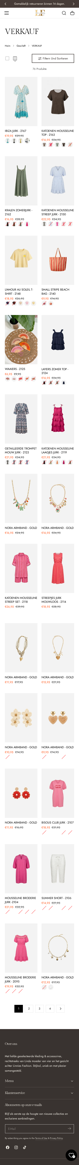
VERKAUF (37, 45)
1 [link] (18, 1008)
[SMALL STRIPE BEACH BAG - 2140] (58, 260)
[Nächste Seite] (60, 1009)
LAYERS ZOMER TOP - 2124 (55, 371)
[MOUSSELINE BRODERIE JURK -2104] (21, 868)
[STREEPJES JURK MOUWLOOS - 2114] (58, 568)
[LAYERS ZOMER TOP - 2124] (58, 339)
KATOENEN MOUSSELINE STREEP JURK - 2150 (58, 212)
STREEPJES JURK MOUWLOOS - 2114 (54, 600)
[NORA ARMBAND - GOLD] (21, 498)
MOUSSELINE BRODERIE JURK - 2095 (20, 979)
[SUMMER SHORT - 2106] (58, 868)
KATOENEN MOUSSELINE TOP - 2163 (58, 133)
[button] (6, 12)
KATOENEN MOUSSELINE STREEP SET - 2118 (21, 600)
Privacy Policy (56, 1138)
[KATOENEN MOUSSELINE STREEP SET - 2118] (21, 568)
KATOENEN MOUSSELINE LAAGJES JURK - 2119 (58, 450)
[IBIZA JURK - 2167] (21, 101)
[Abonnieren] (69, 1128)
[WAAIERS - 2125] (21, 339)
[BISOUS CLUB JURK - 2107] (58, 793)
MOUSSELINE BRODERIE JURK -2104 (20, 900)
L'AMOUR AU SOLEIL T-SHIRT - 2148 (19, 291)
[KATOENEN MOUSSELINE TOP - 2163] (58, 101)
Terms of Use (41, 1138)
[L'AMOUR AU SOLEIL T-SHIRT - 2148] (21, 260)
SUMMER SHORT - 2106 (56, 898)
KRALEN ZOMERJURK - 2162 (18, 212)
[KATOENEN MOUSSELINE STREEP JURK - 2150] (58, 181)
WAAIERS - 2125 (15, 369)
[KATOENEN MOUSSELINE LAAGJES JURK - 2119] (58, 419)
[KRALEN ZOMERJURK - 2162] (21, 181)
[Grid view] (7, 58)
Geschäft (21, 45)
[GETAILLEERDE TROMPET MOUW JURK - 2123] (21, 419)
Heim (7, 45)
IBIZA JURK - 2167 (15, 131)
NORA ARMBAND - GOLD (21, 528)
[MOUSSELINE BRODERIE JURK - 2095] (21, 948)
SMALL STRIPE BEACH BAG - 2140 (55, 291)
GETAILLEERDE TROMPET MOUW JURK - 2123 (21, 450)
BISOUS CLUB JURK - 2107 (58, 823)
